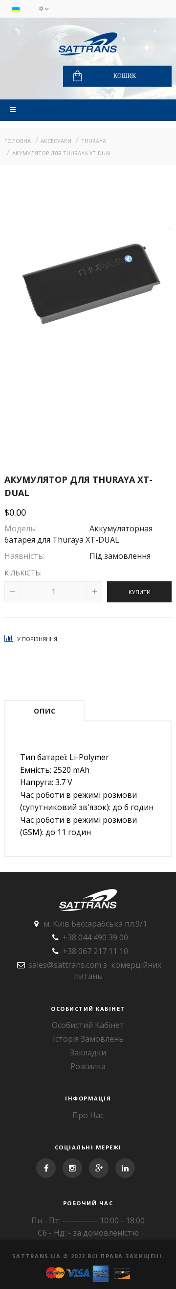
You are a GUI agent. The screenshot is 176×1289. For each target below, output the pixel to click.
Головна (17, 140)
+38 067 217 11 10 (95, 951)
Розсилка (88, 1066)
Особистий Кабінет (88, 1025)
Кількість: (23, 572)
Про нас (88, 1115)
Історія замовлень (88, 1038)
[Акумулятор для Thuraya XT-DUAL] (88, 286)
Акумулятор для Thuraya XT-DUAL (62, 153)
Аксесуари (56, 140)
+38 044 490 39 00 (95, 937)
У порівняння (36, 639)
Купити (140, 592)
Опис (45, 711)
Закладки (88, 1052)
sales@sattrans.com (64, 964)
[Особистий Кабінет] (44, 9)
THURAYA (93, 140)
